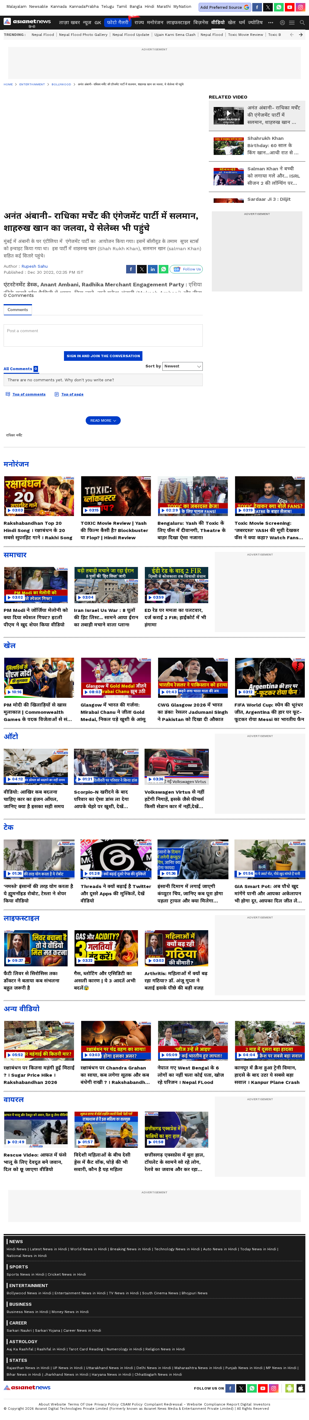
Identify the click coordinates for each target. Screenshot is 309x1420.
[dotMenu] (271, 22)
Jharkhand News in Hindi (66, 1374)
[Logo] (29, 23)
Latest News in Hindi (48, 1249)
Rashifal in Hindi (51, 1349)
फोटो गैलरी (118, 22)
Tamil (121, 6)
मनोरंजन (155, 22)
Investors (261, 1404)
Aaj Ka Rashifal (20, 1349)
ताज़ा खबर (69, 22)
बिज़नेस (200, 22)
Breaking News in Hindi (130, 1249)
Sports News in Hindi (25, 1274)
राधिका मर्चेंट (14, 435)
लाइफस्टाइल (178, 22)
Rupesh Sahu (34, 266)
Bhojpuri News (195, 1293)
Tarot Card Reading (86, 1349)
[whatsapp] (279, 7)
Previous (291, 34)
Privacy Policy (106, 1404)
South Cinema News (160, 1293)
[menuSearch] (302, 22)
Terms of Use (80, 1404)
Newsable (38, 6)
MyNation (182, 6)
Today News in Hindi (258, 1249)
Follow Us (192, 269)
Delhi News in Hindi (153, 1368)
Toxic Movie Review (245, 35)
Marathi (164, 6)
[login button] (284, 23)
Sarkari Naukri (19, 1330)
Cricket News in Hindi (67, 1274)
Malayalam (16, 6)
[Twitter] (268, 7)
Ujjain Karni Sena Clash (175, 35)
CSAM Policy (131, 1404)
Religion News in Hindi (165, 1349)
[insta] (300, 7)
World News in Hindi (88, 1249)
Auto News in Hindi (220, 1249)
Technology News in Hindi (177, 1249)
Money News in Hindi (70, 1312)
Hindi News (17, 1249)
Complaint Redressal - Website (173, 1404)
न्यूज (87, 22)
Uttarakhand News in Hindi (109, 1368)
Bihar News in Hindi (24, 1374)
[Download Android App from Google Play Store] (290, 1388)
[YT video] (290, 7)
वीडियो (218, 22)
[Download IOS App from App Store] (300, 1388)
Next (300, 34)
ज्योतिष (255, 22)
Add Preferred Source (221, 7)
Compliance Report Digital (228, 1404)
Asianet (27, 1387)
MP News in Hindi (281, 1368)
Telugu (107, 6)
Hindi (149, 6)
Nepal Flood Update (131, 35)
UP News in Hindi (68, 1368)
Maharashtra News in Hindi (198, 1368)
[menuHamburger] (292, 23)
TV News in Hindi (124, 1293)
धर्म (242, 22)
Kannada (58, 6)
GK (97, 22)
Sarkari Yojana (47, 1330)
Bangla (135, 6)
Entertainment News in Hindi (80, 1293)
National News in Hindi (27, 1256)
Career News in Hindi (82, 1330)
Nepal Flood (43, 35)
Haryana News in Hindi (111, 1374)
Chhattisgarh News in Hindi (158, 1374)
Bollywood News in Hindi (29, 1293)
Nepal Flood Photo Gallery (83, 35)
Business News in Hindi (27, 1312)
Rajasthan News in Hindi (28, 1368)
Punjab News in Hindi (244, 1368)
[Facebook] (257, 7)
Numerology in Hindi (124, 1349)
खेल (232, 22)
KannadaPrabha (84, 6)
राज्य (139, 22)
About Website (52, 1404)
